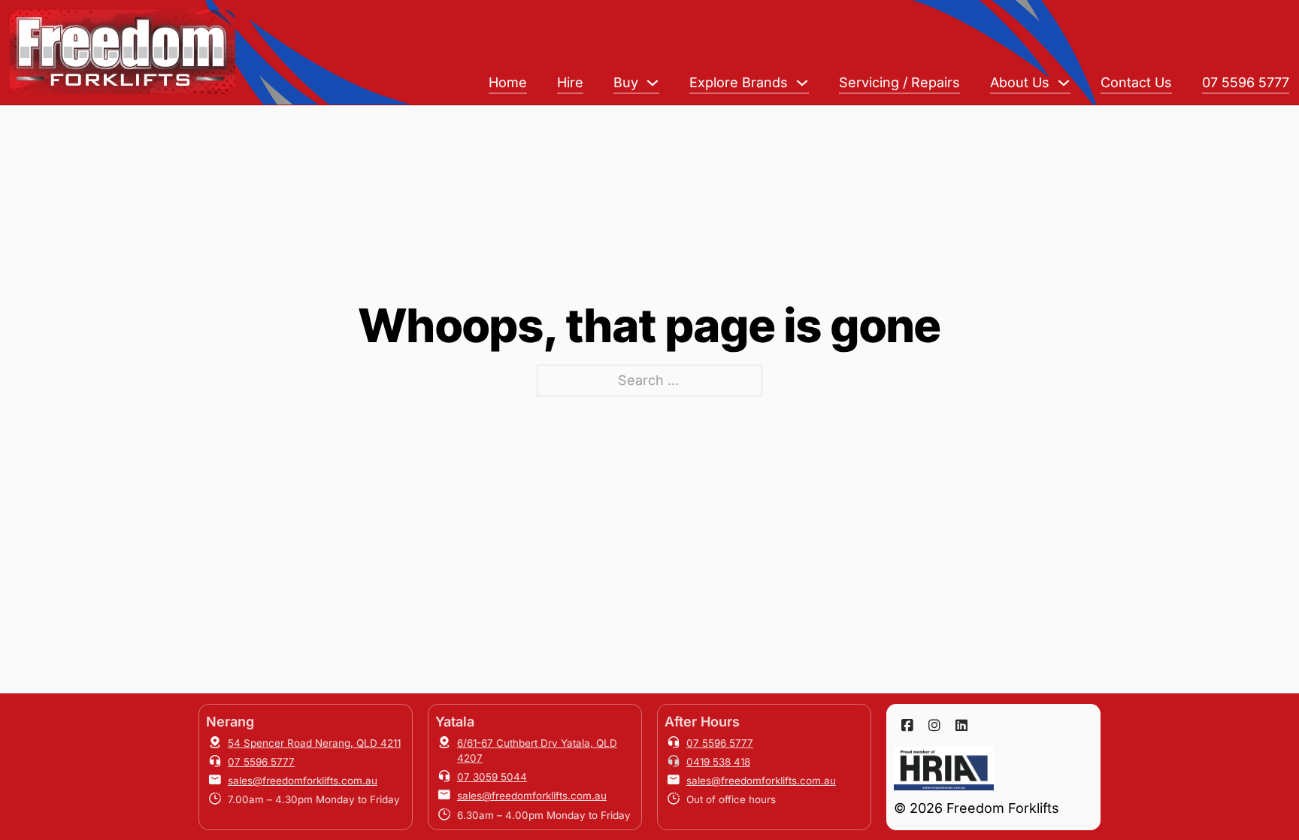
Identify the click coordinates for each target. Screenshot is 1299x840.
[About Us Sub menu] (1063, 82)
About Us (1019, 82)
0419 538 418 (718, 762)
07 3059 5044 (492, 777)
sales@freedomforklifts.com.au (302, 781)
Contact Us (1136, 82)
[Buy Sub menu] (652, 82)
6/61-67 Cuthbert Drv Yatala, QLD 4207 (537, 750)
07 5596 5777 (1245, 82)
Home (508, 82)
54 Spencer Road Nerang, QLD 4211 (314, 743)
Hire (570, 82)
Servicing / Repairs (899, 82)
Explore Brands (738, 82)
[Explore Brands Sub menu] (802, 82)
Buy (625, 82)
